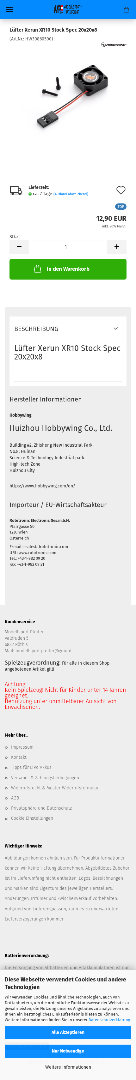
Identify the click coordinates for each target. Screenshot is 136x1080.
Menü (9, 9)
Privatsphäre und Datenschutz (41, 808)
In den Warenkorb (68, 269)
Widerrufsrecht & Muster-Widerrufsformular (55, 788)
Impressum (22, 747)
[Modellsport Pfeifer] (68, 9)
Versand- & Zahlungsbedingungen (45, 778)
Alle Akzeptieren (68, 1032)
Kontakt (19, 757)
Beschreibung (36, 329)
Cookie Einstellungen (32, 818)
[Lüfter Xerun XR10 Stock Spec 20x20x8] (68, 89)
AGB (15, 798)
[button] (18, 247)
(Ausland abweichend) (70, 194)
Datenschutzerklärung (109, 1019)
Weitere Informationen (68, 1067)
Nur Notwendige (68, 1051)
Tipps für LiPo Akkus (31, 767)
